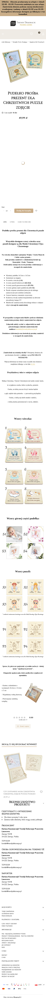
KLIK (33, 364)
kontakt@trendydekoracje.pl (12, 843)
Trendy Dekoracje (5, 42)
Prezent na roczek (8, 976)
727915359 (6, 841)
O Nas (4, 957)
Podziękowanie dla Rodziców (11, 970)
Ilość (3, 207)
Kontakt (4, 955)
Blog (3, 947)
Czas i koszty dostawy (9, 924)
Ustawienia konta (8, 914)
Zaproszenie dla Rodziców (10, 965)
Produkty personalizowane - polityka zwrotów (17, 936)
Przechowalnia (7, 916)
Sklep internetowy (11, 997)
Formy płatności (7, 926)
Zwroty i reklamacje (9, 943)
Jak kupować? (6, 945)
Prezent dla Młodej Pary (10, 974)
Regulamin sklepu (7, 941)
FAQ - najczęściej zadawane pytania (13, 934)
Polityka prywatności (9, 938)
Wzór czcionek (7, 972)
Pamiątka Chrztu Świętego (20, 42)
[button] (3, 34)
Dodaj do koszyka (24, 210)
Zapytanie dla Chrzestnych (37, 42)
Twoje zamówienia (8, 911)
